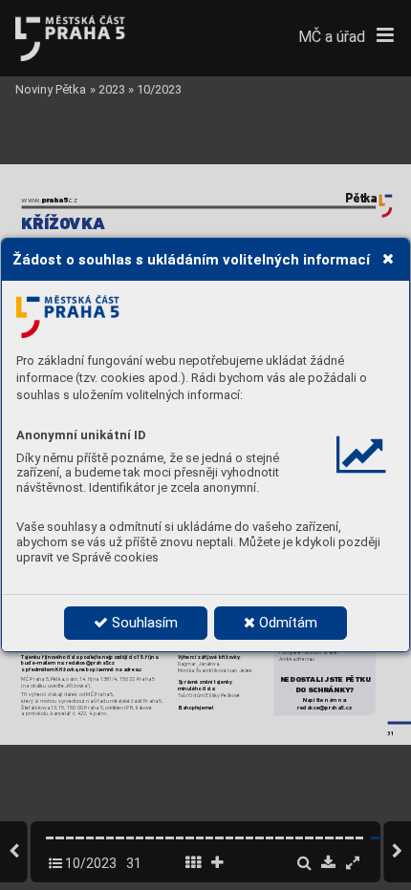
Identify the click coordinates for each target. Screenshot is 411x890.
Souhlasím (143, 622)
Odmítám (286, 622)
